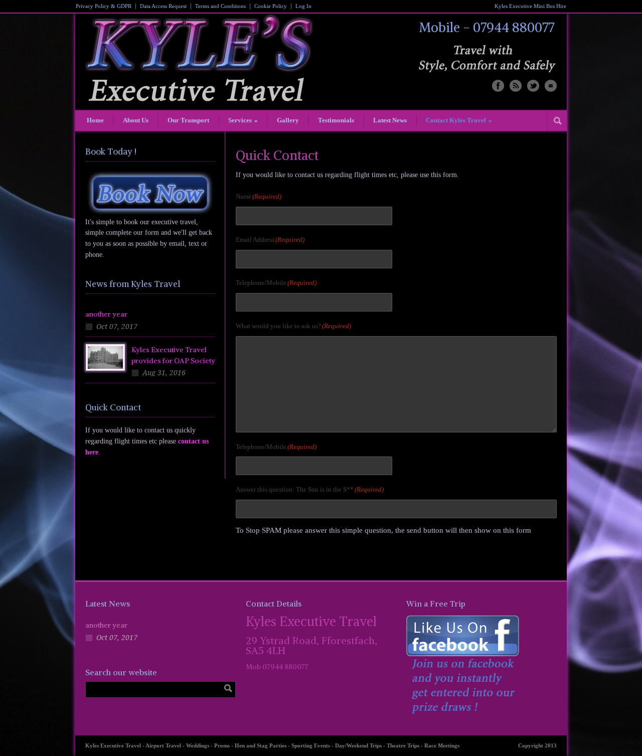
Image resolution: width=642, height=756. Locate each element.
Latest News (390, 120)
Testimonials (336, 120)
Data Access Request (163, 6)
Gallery (288, 120)
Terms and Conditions (220, 6)
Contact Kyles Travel (459, 120)
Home (95, 120)
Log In (303, 6)
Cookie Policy (270, 6)
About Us (135, 120)
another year (106, 314)
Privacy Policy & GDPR (103, 6)
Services (243, 120)
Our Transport (188, 120)
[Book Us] (150, 193)
